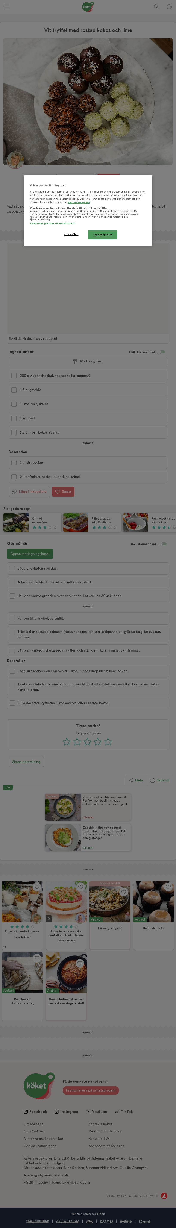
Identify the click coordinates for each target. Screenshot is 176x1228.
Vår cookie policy (79, 202)
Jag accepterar (102, 234)
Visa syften (71, 234)
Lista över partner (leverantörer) (52, 223)
